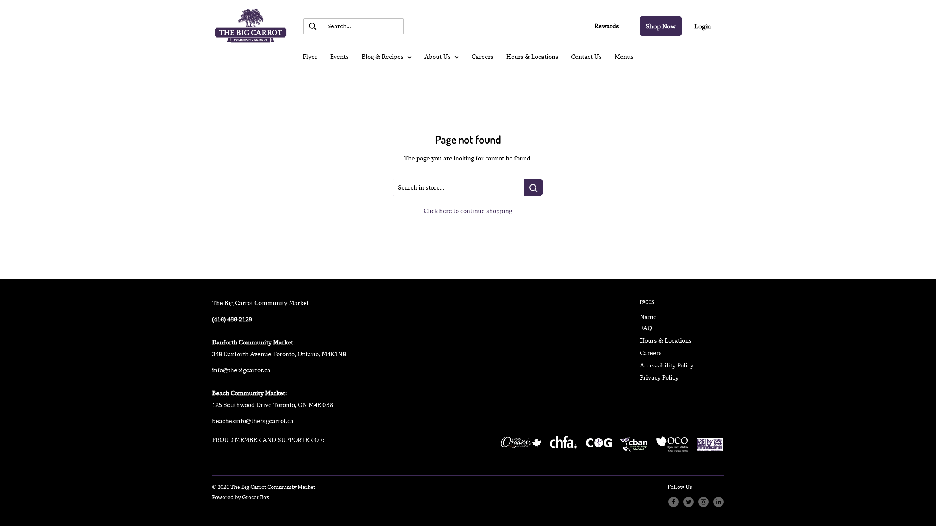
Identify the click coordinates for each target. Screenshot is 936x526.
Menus (624, 57)
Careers (483, 57)
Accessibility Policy (667, 365)
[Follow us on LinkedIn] (718, 502)
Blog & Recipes (383, 57)
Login (702, 26)
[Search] (312, 26)
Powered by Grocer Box (240, 496)
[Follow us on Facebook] (673, 502)
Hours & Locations (532, 57)
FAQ (646, 328)
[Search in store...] (533, 187)
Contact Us (586, 57)
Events (339, 57)
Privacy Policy (659, 377)
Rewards (607, 26)
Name (648, 317)
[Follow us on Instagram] (703, 502)
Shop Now (661, 26)
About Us (437, 57)
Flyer (310, 57)
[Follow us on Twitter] (688, 502)
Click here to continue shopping (468, 211)
